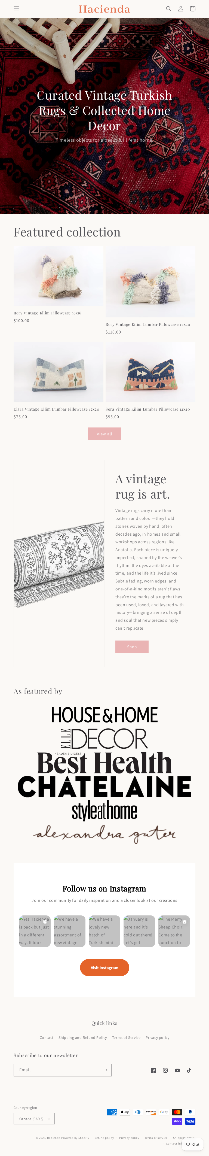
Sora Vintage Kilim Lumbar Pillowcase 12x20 (148, 409)
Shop (132, 646)
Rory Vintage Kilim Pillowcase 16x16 (47, 313)
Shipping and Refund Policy (83, 1037)
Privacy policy (157, 1037)
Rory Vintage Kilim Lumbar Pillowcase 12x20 (148, 324)
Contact (47, 1037)
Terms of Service (126, 1037)
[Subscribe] (105, 1070)
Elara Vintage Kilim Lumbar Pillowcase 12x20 (56, 409)
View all (104, 433)
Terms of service (156, 1138)
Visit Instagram (104, 967)
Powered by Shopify (75, 1138)
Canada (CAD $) (31, 1118)
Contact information (180, 1143)
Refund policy (104, 1138)
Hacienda (54, 1138)
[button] (16, 9)
